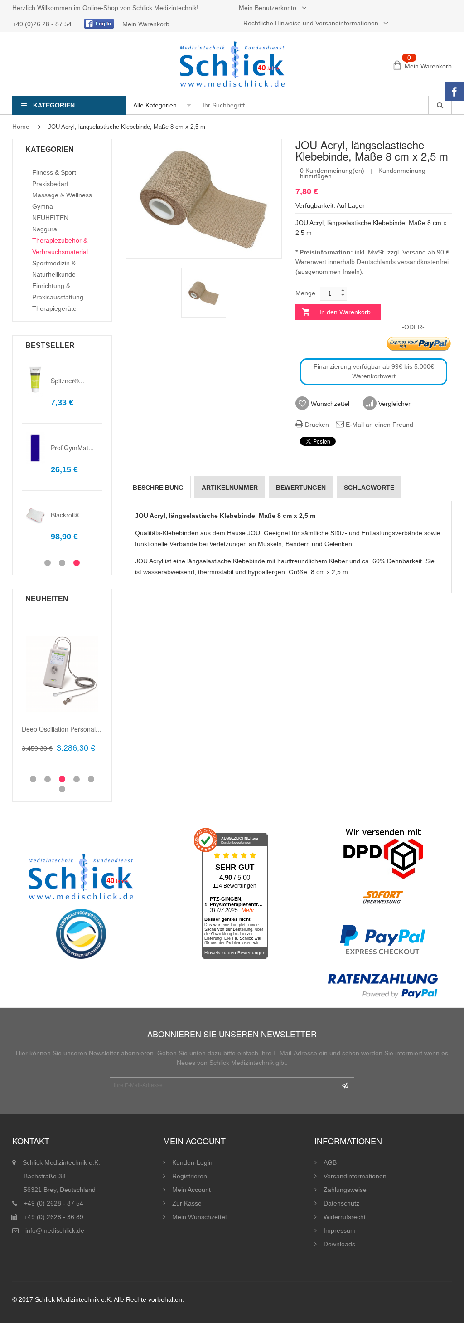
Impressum (340, 1230)
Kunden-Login (192, 1162)
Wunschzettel (329, 403)
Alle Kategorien (155, 105)
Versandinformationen (355, 1176)
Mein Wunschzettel (199, 1216)
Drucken (316, 424)
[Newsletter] (345, 1086)
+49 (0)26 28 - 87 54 (42, 24)
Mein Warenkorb (145, 24)
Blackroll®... (68, 514)
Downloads (339, 1244)
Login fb (98, 24)
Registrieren (189, 1176)
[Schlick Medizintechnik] (232, 64)
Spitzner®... (67, 380)
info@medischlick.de (54, 1230)
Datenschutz (341, 1203)
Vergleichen (394, 403)
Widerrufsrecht (345, 1216)
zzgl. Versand (407, 252)
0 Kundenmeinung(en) (332, 170)
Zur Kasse (187, 1203)
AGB (330, 1162)
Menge (305, 293)
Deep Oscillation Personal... (61, 728)
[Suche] (439, 105)
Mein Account (191, 1189)
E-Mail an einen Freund (378, 424)
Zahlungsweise (345, 1189)
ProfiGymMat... (72, 447)
